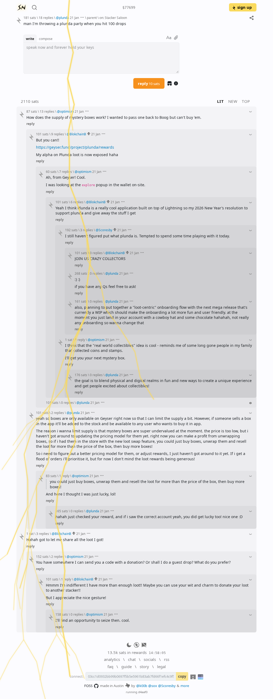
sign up (244, 7)
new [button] (233, 101)
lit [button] (220, 101)
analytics (112, 659)
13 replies (47, 111)
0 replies (96, 253)
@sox (152, 685)
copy (182, 676)
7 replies (65, 171)
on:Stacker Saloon (113, 17)
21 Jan (74, 17)
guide (126, 666)
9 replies (57, 134)
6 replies (77, 202)
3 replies (86, 230)
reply (149, 83)
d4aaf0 (142, 692)
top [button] (246, 101)
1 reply (80, 340)
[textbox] (137, 23)
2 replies (57, 413)
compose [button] (46, 38)
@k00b (141, 685)
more (184, 685)
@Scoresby (167, 685)
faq (110, 666)
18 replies (46, 17)
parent (92, 17)
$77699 (128, 7)
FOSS (88, 685)
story (144, 666)
